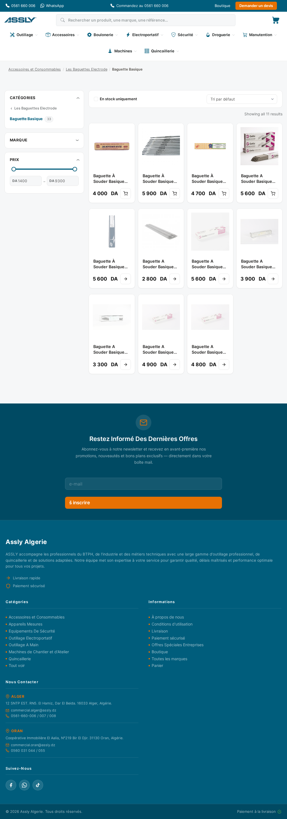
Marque (18, 140)
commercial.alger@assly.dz (33, 710)
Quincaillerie (20, 658)
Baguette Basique (26, 118)
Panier (157, 665)
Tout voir (17, 665)
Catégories (23, 97)
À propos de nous (168, 617)
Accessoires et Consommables (34, 69)
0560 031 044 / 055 (28, 750)
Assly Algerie (31, 811)
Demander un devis (256, 5)
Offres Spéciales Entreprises (177, 644)
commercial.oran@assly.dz (33, 745)
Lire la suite (125, 279)
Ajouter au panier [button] (125, 193)
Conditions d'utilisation (172, 624)
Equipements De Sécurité (32, 631)
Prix (14, 159)
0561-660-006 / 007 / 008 (33, 716)
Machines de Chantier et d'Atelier (39, 651)
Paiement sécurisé (168, 638)
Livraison (160, 631)
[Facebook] (11, 785)
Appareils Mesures (25, 624)
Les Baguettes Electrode (86, 69)
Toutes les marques (169, 658)
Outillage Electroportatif (30, 638)
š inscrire (79, 502)
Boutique (222, 5)
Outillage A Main (23, 644)
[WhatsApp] (24, 785)
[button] (276, 20)
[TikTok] (38, 785)
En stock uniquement (118, 99)
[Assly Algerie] (20, 20)
